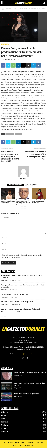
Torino (3, 415)
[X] (8, 65)
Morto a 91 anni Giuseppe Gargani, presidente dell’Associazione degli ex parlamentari (23, 202)
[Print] (28, 65)
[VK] (38, 65)
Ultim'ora (8, 8)
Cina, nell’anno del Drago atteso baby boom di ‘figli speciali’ (20, 309)
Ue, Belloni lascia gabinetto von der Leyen (15, 294)
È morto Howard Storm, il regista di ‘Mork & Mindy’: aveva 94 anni (38, 201)
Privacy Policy (20, 442)
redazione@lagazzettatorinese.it (27, 354)
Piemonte (4, 431)
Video (3, 418)
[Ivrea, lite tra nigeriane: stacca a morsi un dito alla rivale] (6, 386)
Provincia (4, 425)
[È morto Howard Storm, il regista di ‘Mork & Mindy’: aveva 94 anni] (39, 193)
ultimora (18, 134)
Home (2, 8)
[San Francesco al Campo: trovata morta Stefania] (6, 376)
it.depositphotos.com (35, 442)
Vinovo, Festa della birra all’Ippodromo (26, 394)
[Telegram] (33, 65)
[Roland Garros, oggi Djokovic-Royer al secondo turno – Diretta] (8, 193)
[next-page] (25, 207)
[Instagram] (24, 358)
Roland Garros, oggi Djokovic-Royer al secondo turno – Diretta (8, 201)
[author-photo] (23, 171)
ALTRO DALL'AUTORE (31, 185)
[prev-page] (22, 207)
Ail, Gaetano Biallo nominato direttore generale (17, 302)
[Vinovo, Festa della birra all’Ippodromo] (6, 397)
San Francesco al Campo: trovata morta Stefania (30, 373)
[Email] (23, 65)
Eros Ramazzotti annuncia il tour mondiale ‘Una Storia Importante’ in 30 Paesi (35, 155)
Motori (3, 428)
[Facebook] (3, 65)
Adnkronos (6, 59)
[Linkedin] (18, 65)
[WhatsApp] (13, 65)
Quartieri (4, 422)
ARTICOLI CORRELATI (15, 185)
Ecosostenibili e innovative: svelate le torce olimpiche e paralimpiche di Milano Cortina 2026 (10, 156)
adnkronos (10, 134)
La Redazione (8, 442)
